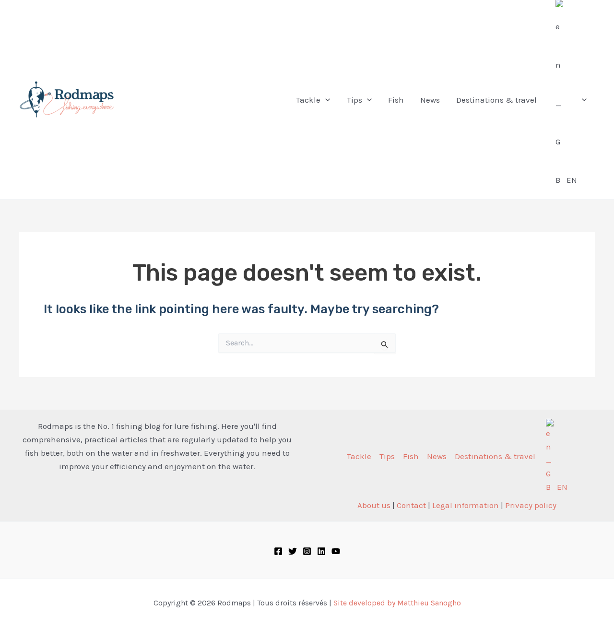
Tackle (359, 456)
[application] (325, 100)
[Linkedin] (321, 551)
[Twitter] (292, 551)
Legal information (465, 505)
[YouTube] (335, 551)
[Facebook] (278, 551)
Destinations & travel (495, 456)
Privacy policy (530, 505)
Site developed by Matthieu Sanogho (397, 602)
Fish (411, 456)
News (437, 456)
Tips (387, 456)
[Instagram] (307, 551)
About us (373, 505)
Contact (411, 505)
